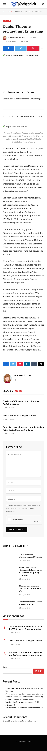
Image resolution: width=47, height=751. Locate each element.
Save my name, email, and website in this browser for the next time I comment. (23, 508)
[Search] (43, 4)
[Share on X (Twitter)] (21, 48)
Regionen (7, 21)
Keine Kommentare (11, 41)
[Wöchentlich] (23, 4)
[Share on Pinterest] (33, 48)
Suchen (6, 667)
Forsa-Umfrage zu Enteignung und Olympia (24, 694)
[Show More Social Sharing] (41, 48)
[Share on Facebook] (8, 48)
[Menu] (4, 4)
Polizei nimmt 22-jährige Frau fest (19, 415)
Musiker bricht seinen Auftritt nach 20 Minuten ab (31, 588)
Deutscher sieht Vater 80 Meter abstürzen (24, 708)
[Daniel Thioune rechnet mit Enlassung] (23, 68)
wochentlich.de (17, 38)
